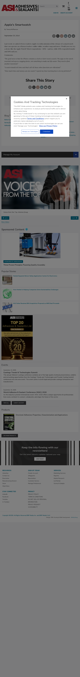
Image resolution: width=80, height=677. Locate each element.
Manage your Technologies (30, 131)
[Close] (66, 99)
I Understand (46, 131)
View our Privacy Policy (48, 126)
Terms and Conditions (35, 118)
